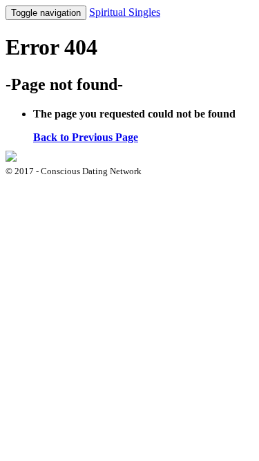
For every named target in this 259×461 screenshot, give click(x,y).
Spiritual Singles (124, 12)
